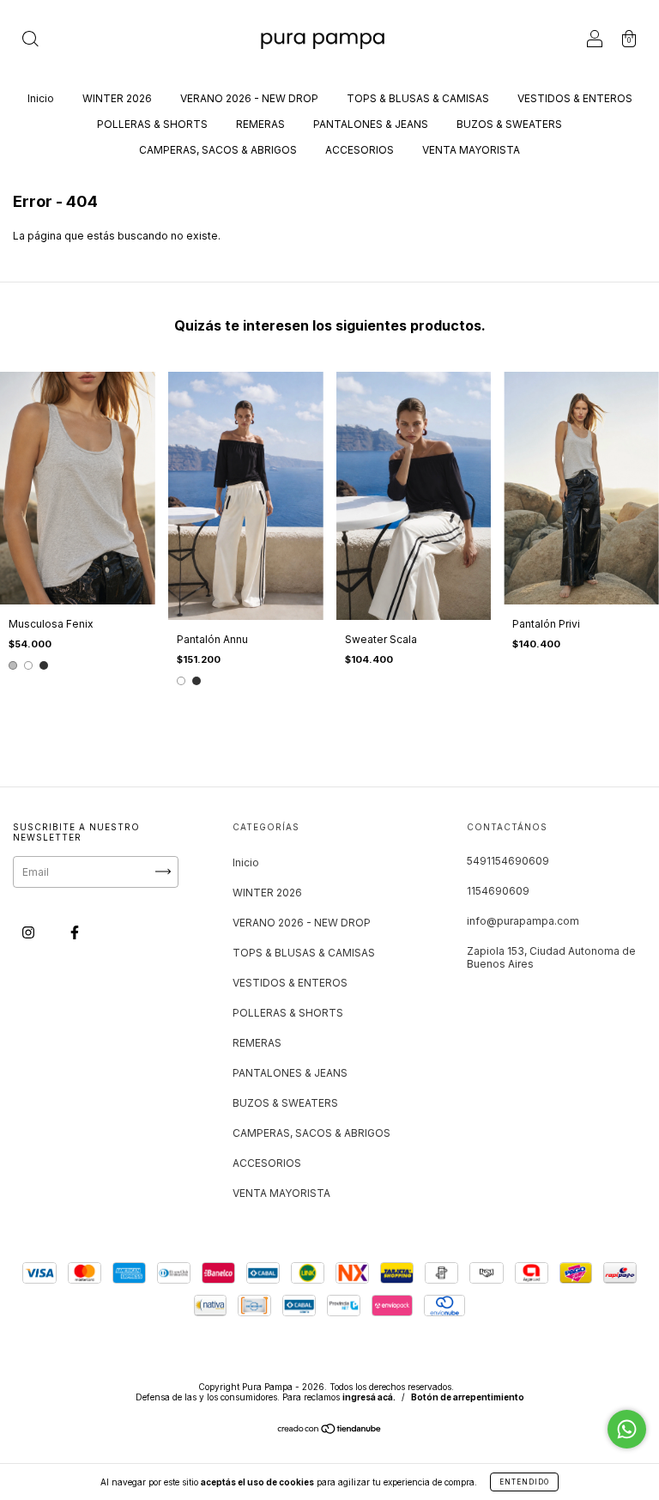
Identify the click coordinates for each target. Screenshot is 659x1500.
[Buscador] (30, 40)
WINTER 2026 (117, 98)
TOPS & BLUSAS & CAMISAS (418, 98)
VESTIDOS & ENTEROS (574, 98)
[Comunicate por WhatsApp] (627, 1429)
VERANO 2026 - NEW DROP (249, 98)
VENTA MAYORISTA (471, 149)
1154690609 (498, 890)
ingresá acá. (369, 1397)
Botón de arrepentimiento (467, 1397)
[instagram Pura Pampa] (29, 932)
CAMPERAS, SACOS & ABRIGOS (218, 149)
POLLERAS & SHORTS (152, 124)
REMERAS (260, 124)
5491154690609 (508, 860)
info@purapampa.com (523, 920)
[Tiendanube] (330, 1430)
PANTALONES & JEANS (370, 124)
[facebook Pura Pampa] (74, 932)
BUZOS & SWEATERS (509, 124)
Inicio (40, 98)
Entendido (524, 1482)
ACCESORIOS (359, 149)
